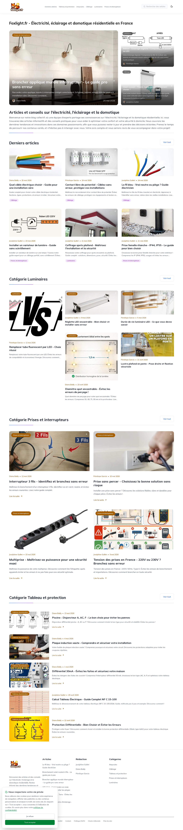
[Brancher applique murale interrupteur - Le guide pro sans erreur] (63, 67)
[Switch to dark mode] (171, 6)
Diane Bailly (14, 180)
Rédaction (81, 759)
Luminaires (98, 7)
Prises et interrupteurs (112, 7)
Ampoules (80, 7)
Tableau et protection (66, 7)
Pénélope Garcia (72, 180)
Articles (46, 759)
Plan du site (107, 821)
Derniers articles (51, 7)
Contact (68, 821)
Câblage (89, 7)
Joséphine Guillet (128, 180)
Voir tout (167, 142)
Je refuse (29, 816)
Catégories (115, 759)
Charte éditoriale (94, 821)
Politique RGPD (79, 821)
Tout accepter (30, 822)
